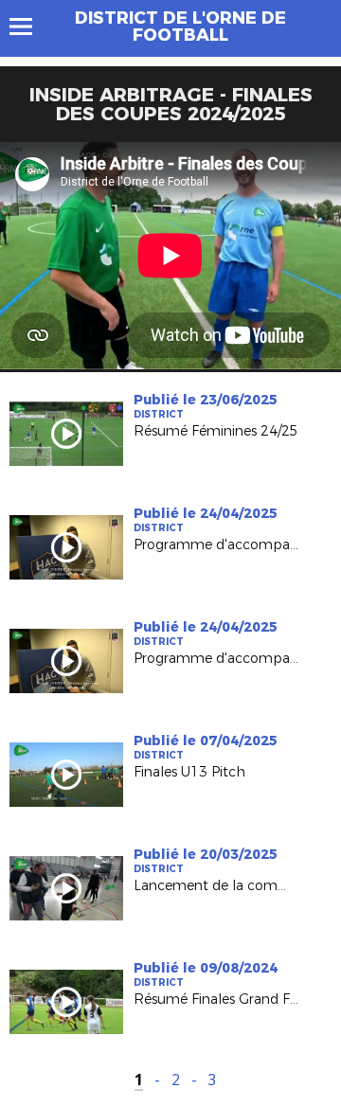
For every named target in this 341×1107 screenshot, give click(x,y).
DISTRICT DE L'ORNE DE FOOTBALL (180, 26)
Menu (29, 26)
